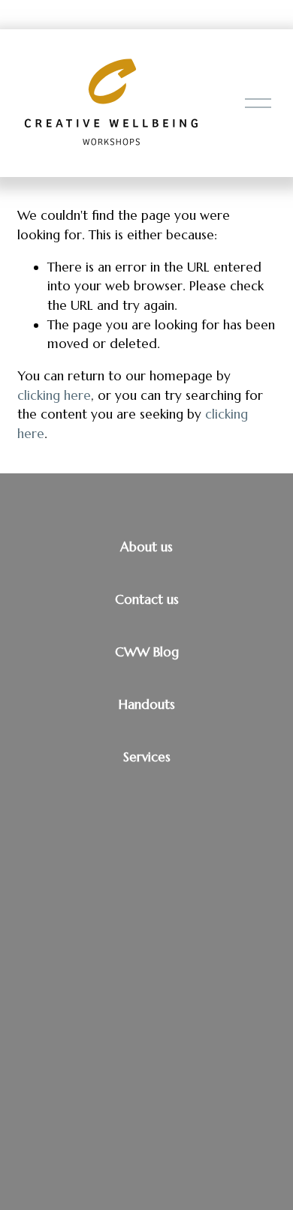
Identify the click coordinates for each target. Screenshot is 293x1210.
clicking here (54, 395)
